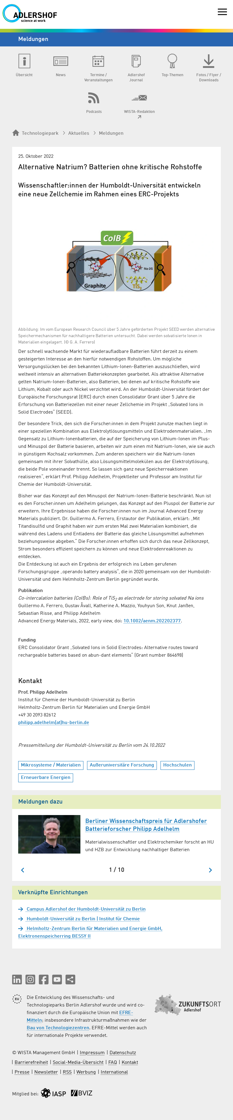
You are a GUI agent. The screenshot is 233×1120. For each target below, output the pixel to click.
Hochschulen (177, 765)
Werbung (86, 1072)
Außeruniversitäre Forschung (122, 765)
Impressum (92, 1053)
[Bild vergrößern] (116, 261)
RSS (67, 1072)
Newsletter (46, 1072)
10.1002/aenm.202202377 (152, 621)
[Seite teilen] (70, 979)
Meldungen (111, 133)
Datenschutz (123, 1053)
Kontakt (130, 1062)
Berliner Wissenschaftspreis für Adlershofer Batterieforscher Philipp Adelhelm (146, 825)
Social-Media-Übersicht (78, 1062)
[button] (17, 979)
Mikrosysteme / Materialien (51, 765)
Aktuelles (78, 133)
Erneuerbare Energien (45, 777)
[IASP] (53, 1094)
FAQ (112, 1062)
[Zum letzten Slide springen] (23, 870)
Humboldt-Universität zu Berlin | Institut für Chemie (82, 919)
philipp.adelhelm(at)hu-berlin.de (53, 722)
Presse (22, 1072)
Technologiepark (40, 133)
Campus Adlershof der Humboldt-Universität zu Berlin (85, 909)
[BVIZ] (81, 1094)
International (114, 1072)
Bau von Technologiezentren (58, 1028)
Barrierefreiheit (31, 1062)
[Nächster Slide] (210, 870)
